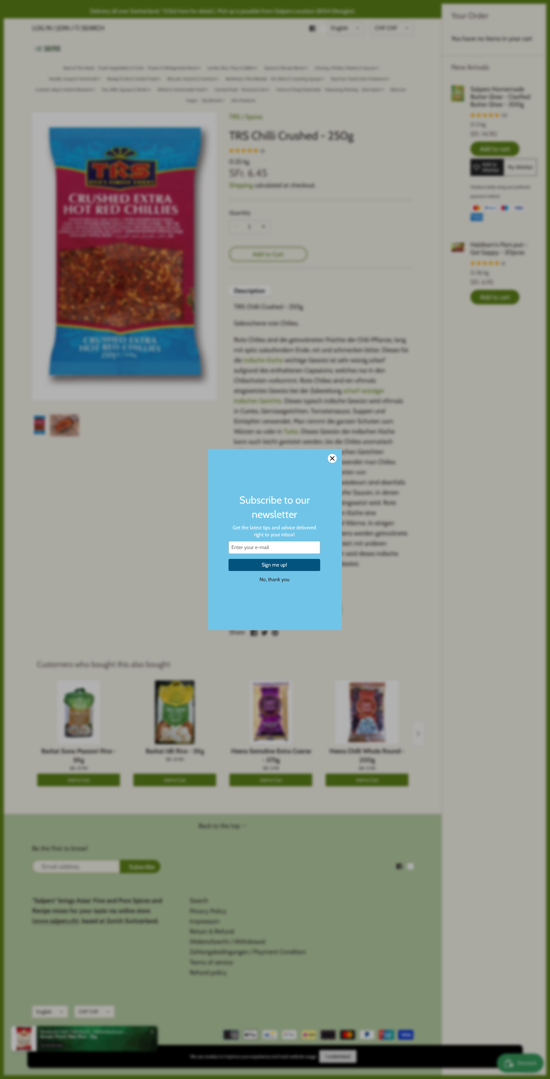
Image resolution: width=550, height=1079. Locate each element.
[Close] (332, 458)
